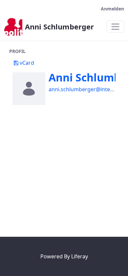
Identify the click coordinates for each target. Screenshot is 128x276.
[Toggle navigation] (115, 27)
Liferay (79, 256)
